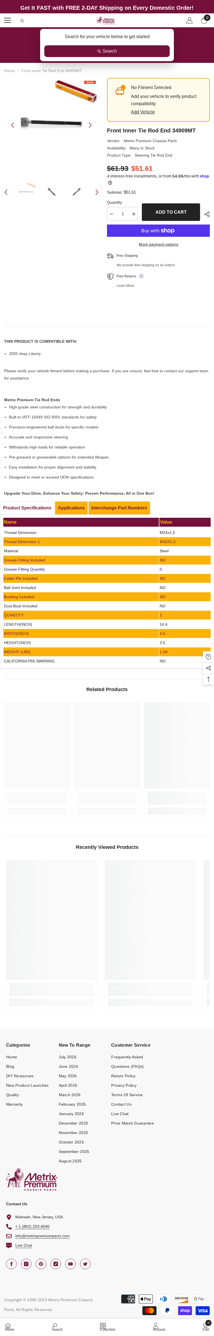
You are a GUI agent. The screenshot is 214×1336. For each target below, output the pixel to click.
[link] (37, 801)
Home (9, 70)
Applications (71, 508)
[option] (51, 125)
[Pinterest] (41, 1264)
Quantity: (115, 202)
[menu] (7, 20)
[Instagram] (26, 1264)
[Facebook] (11, 1264)
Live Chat (23, 1245)
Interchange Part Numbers (119, 508)
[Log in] (189, 20)
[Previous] (12, 125)
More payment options (158, 244)
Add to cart (171, 212)
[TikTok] (55, 1264)
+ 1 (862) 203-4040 (32, 1226)
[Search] (22, 21)
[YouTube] (70, 1264)
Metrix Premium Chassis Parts (150, 141)
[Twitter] (85, 1264)
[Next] (90, 125)
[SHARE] (205, 214)
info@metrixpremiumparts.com (42, 1236)
